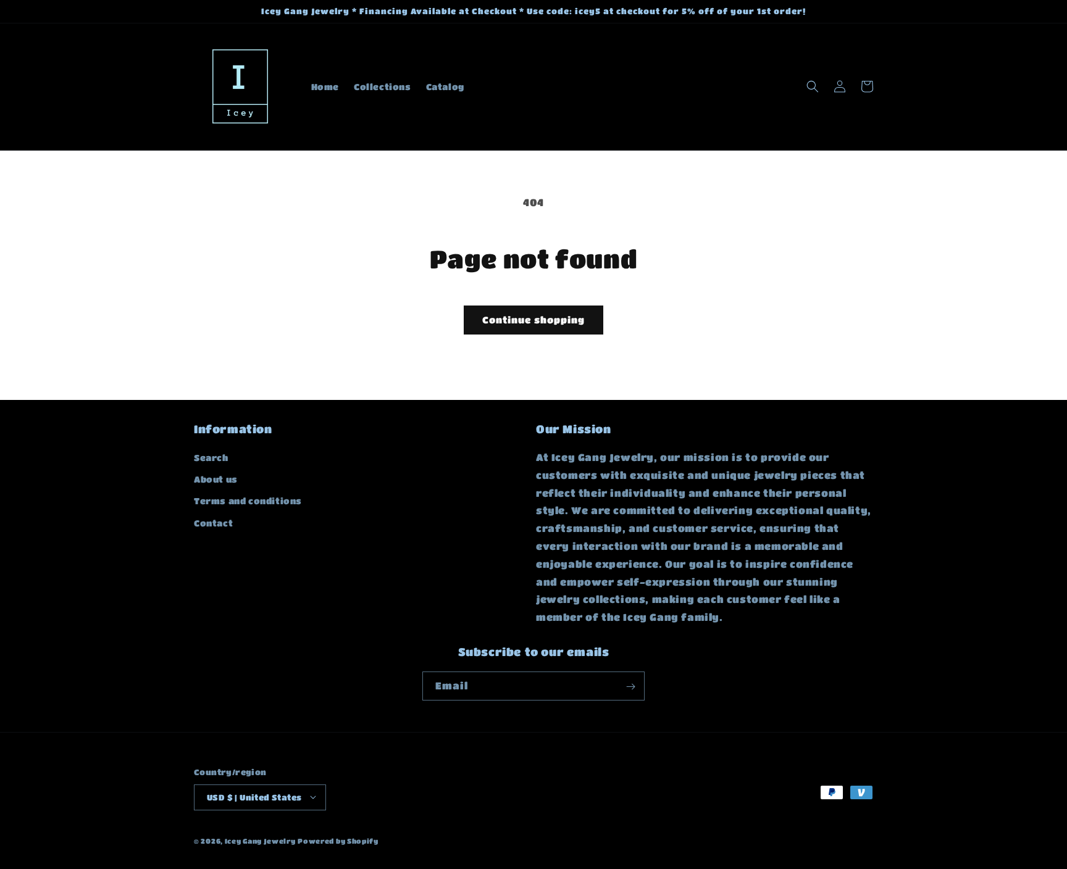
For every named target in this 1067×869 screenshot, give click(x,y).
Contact (213, 523)
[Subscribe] (630, 686)
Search (211, 457)
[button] (812, 86)
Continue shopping (533, 319)
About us (216, 479)
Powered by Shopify (338, 840)
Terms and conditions (248, 501)
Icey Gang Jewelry (260, 840)
